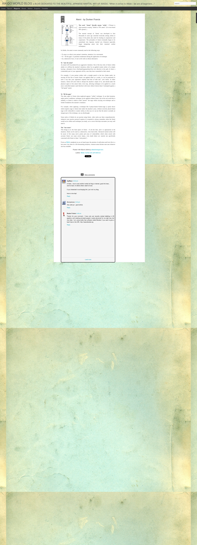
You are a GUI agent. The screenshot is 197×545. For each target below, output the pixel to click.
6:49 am (78, 213)
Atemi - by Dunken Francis (88, 19)
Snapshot (37, 8)
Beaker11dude (71, 213)
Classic (3, 8)
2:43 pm (77, 202)
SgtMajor (69, 181)
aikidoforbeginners (97, 150)
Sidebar (30, 8)
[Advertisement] (126, 48)
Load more (88, 259)
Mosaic (24, 8)
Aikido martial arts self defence (91, 153)
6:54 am (75, 181)
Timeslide (45, 8)
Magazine (17, 8)
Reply (68, 196)
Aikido (68, 142)
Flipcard (9, 8)
